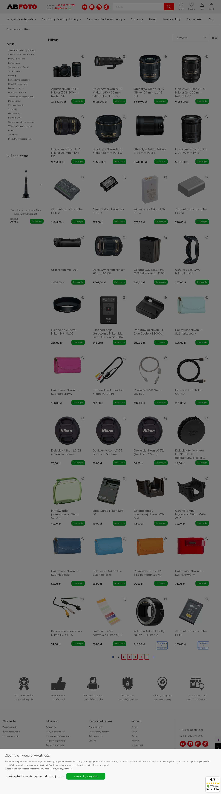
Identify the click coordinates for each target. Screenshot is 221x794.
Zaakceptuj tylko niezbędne (24, 776)
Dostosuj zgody (54, 776)
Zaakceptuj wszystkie (86, 776)
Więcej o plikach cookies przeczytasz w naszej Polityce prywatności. (38, 768)
